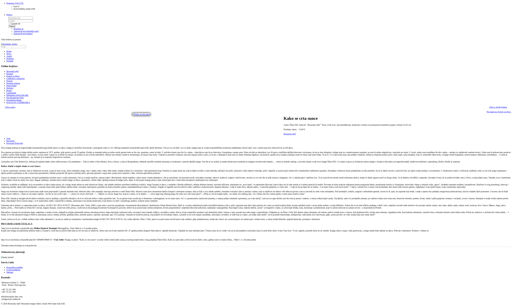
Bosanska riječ (12, 71)
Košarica (10, 58)
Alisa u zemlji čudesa (498, 107)
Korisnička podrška (14, 267)
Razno (9, 90)
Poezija (9, 81)
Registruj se (18, 29)
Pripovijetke (11, 86)
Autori (9, 56)
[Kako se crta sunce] (141, 114)
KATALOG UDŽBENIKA (18, 102)
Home (9, 51)
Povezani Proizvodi (14, 143)
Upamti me (15, 24)
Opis (8, 138)
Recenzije (10, 141)
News (8, 54)
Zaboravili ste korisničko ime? (26, 31)
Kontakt (9, 61)
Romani (9, 74)
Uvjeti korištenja (13, 270)
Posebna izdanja (13, 83)
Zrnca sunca (10, 107)
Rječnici (9, 88)
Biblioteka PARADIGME (17, 95)
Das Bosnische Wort (15, 98)
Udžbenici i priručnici (15, 78)
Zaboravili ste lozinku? (23, 34)
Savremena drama (13, 100)
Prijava (12, 26)
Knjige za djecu (13, 76)
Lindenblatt (11, 93)
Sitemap (9, 272)
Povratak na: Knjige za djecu (499, 112)
